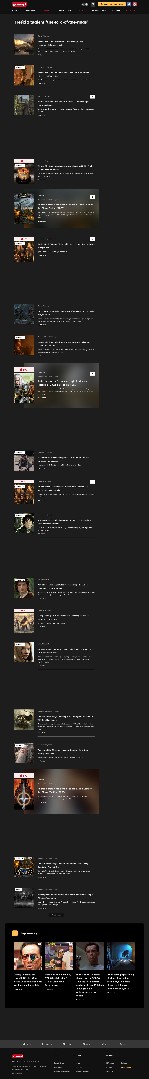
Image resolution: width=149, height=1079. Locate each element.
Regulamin (58, 1067)
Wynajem (116, 10)
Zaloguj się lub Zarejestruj (113, 4)
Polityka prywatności (62, 1071)
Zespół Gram (59, 1063)
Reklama (78, 1067)
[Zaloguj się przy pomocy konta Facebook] (129, 4)
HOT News (110, 1063)
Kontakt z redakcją (82, 1071)
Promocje (82, 10)
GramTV (109, 1067)
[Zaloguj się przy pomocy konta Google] (135, 4)
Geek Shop (131, 10)
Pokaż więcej (56, 915)
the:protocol (126, 1067)
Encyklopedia (99, 10)
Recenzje (30, 10)
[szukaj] (93, 4)
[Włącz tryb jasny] (84, 4)
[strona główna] (25, 4)
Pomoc (77, 1063)
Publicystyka (65, 10)
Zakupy (124, 1063)
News (15, 10)
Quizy (46, 10)
